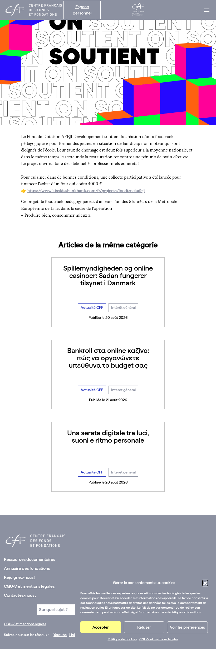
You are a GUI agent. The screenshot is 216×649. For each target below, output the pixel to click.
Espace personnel (82, 10)
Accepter (100, 627)
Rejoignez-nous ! (19, 577)
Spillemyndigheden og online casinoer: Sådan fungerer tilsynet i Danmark (108, 275)
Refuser (144, 627)
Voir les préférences (187, 627)
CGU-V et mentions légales (158, 639)
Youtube (60, 635)
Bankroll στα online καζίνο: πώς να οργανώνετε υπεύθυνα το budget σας (108, 357)
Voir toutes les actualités (108, 503)
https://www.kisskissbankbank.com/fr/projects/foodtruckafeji (86, 191)
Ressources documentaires (29, 559)
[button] (205, 582)
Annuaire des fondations (27, 568)
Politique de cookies (122, 639)
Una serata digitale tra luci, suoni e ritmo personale (108, 436)
